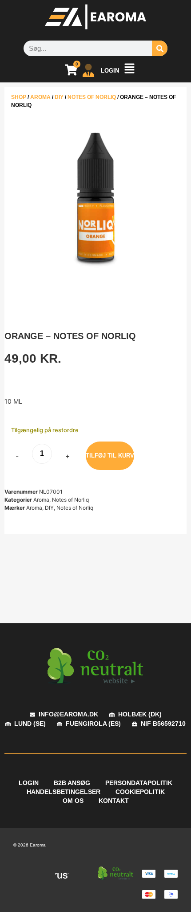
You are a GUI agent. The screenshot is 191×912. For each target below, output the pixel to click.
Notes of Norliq (92, 97)
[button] (129, 70)
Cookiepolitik (140, 791)
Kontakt (114, 800)
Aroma (40, 97)
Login (29, 782)
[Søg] (159, 48)
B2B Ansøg (72, 782)
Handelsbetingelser (63, 791)
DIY (59, 97)
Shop (18, 97)
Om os (73, 800)
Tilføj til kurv (110, 455)
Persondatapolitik (138, 782)
